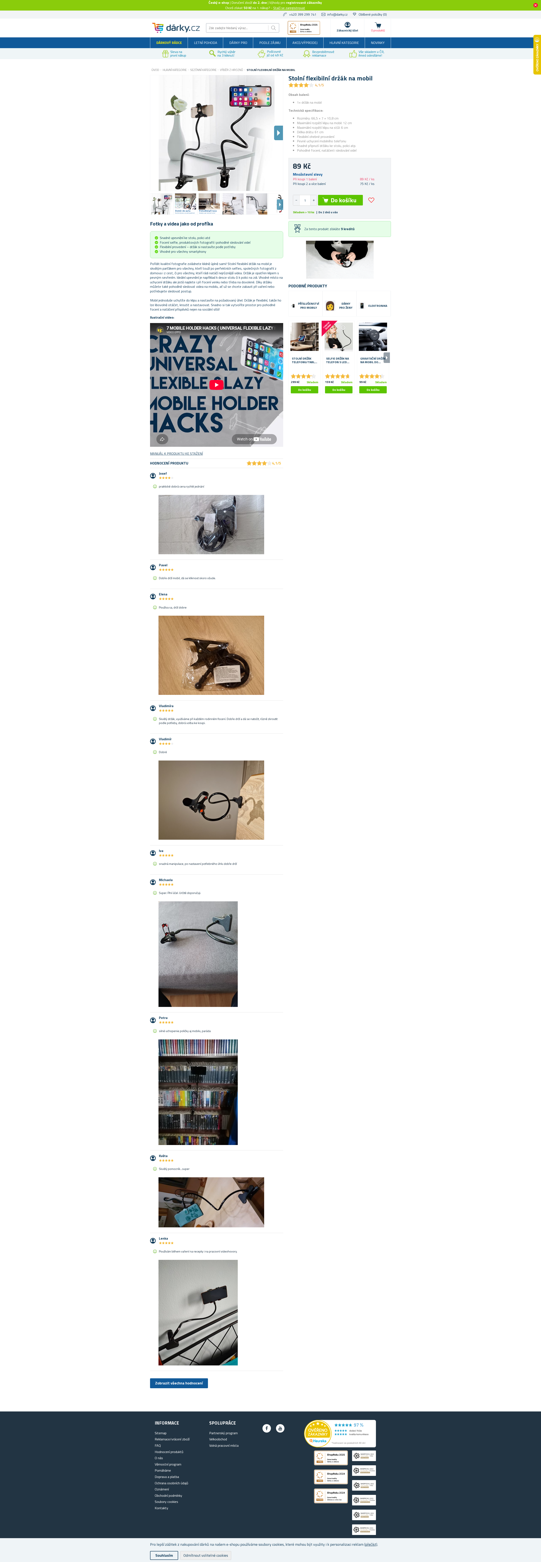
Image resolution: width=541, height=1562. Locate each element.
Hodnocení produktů (169, 1451)
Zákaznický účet (347, 30)
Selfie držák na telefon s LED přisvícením (337, 360)
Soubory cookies (166, 1501)
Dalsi (278, 133)
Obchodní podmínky (168, 1495)
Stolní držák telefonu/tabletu (304, 360)
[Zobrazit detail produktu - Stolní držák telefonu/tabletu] (304, 337)
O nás (159, 1457)
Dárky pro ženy (345, 306)
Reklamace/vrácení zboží (172, 1439)
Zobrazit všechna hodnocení (179, 1383)
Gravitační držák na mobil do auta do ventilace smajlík (373, 360)
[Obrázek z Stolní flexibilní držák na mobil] (162, 204)
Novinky (378, 42)
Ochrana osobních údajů (171, 1483)
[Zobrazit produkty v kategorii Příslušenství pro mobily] (293, 306)
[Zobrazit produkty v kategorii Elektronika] (362, 306)
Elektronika (377, 306)
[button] (313, 200)
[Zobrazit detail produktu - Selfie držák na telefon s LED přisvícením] (339, 337)
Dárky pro (238, 42)
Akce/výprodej (304, 42)
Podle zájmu (269, 42)
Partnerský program (223, 1433)
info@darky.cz (337, 14)
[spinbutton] (305, 200)
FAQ (158, 1445)
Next (280, 204)
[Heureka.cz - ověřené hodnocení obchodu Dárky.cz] (340, 1446)
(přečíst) (370, 1544)
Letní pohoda (205, 42)
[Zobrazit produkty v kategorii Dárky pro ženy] (330, 305)
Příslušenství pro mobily (308, 306)
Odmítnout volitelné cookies (205, 1555)
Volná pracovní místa (224, 1445)
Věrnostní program (168, 1464)
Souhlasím (164, 1555)
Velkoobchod (218, 1439)
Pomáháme (163, 1470)
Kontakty (161, 1507)
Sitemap (161, 1433)
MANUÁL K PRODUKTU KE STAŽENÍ (176, 453)
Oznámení (162, 1489)
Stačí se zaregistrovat (289, 7)
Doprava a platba (167, 1476)
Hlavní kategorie (344, 42)
